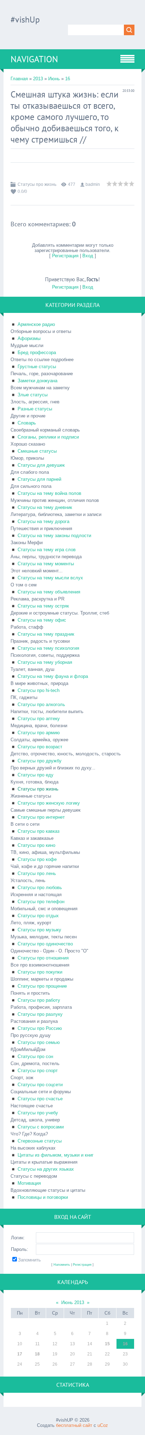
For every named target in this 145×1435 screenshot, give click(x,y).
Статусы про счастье (40, 1098)
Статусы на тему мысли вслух (50, 577)
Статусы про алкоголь (41, 704)
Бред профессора (37, 352)
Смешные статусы (37, 451)
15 (107, 1343)
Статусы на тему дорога (43, 521)
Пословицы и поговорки (43, 1197)
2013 (38, 78)
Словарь (27, 423)
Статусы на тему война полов (49, 493)
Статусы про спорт (38, 1070)
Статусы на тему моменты (46, 563)
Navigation (34, 59)
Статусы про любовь (40, 887)
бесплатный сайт (74, 1425)
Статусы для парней (39, 479)
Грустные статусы (37, 366)
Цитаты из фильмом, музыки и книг (56, 1155)
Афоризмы (29, 338)
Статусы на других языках (46, 1169)
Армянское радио (36, 324)
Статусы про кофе (37, 859)
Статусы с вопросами (41, 1126)
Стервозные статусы (40, 1141)
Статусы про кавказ (38, 831)
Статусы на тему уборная (45, 662)
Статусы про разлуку (40, 1014)
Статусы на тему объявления (49, 591)
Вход (87, 255)
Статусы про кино (36, 845)
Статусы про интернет (41, 817)
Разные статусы (35, 408)
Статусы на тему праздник (46, 634)
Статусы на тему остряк (43, 606)
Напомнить (61, 1264)
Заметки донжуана (37, 380)
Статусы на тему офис (42, 620)
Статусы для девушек (41, 465)
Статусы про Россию (40, 1028)
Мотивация (29, 1183)
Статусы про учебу (38, 1112)
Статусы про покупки (40, 972)
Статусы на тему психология (48, 648)
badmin (93, 184)
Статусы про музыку (39, 929)
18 (37, 1354)
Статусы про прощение (42, 986)
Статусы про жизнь (37, 184)
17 (19, 1354)
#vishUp (25, 19)
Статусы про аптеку (39, 718)
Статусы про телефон (41, 901)
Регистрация (65, 255)
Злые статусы (33, 394)
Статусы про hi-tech (38, 690)
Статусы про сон (35, 1056)
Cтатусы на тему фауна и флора (53, 676)
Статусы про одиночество (45, 943)
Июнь (54, 78)
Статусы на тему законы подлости (54, 535)
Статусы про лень (37, 873)
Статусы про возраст (40, 746)
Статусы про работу (39, 1000)
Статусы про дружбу (40, 760)
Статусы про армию (39, 732)
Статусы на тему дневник (45, 507)
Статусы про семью (39, 1042)
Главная (19, 78)
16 (67, 78)
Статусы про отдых (38, 915)
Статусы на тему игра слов (47, 549)
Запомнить (29, 1260)
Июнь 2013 (72, 1302)
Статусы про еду (35, 775)
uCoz (102, 1425)
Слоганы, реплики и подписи (48, 437)
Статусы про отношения (43, 958)
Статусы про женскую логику (49, 803)
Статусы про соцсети (40, 1084)
